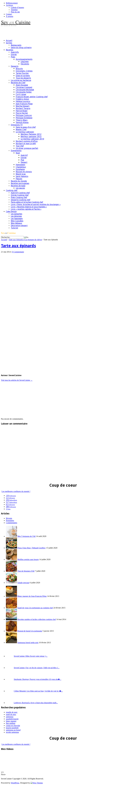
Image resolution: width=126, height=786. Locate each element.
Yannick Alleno (22, 122)
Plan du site (15, 12)
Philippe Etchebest (24, 118)
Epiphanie (20, 169)
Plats (13, 57)
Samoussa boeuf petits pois (27, 642)
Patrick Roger (22, 111)
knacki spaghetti (12, 728)
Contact (9, 14)
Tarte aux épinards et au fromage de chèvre (25, 240)
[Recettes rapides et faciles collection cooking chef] (11, 619)
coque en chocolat (13, 725)
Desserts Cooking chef (20, 200)
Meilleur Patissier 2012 (31, 134)
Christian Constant (24, 87)
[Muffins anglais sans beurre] (11, 559)
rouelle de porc (11, 712)
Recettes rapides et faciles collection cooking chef (36, 619)
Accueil (9, 40)
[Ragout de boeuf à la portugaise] (11, 631)
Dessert (24, 162)
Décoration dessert (19, 225)
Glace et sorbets (23, 75)
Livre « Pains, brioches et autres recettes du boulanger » (36, 204)
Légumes (25, 61)
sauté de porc (11, 714)
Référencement (12, 3)
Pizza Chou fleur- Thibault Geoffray (31, 548)
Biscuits (19, 68)
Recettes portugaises (20, 183)
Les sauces (20, 188)
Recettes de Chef (18, 82)
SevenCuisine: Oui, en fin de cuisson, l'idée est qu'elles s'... (36, 668)
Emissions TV (17, 125)
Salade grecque (23, 583)
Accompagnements (24, 59)
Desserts (14, 66)
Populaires (10, 520)
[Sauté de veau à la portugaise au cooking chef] (11, 608)
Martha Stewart (22, 106)
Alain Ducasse (22, 85)
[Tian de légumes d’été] (11, 571)
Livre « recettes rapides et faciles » (26, 209)
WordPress (15, 783)
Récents (9, 518)
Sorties (9, 43)
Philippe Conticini (24, 115)
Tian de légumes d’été (25, 571)
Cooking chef (11, 190)
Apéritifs (15, 52)
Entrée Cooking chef (20, 195)
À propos (9, 16)
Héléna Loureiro (23, 101)
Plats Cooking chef (19, 197)
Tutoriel (14, 228)
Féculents (25, 64)
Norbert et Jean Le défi (26, 143)
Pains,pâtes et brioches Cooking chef (27, 202)
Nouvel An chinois (24, 172)
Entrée (14, 54)
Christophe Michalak (25, 90)
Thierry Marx (21, 120)
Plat (22, 160)
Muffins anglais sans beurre (28, 559)
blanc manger (11, 721)
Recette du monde (19, 181)
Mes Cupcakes (17, 221)
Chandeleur (21, 167)
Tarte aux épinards (18, 245)
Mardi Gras (21, 174)
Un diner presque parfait (27, 148)
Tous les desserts (23, 78)
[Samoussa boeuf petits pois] (11, 642)
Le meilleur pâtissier (25, 132)
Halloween (20, 164)
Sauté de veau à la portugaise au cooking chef (35, 608)
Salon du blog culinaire (21, 47)
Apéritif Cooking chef (20, 193)
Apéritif (24, 155)
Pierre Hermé (22, 113)
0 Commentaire (18, 252)
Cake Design (11, 211)
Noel (18, 153)
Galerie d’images (17, 7)
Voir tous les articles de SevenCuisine (16, 380)
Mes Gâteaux (16, 223)
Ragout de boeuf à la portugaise (29, 631)
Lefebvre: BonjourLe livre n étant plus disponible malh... (36, 703)
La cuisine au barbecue (21, 80)
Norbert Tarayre (23, 108)
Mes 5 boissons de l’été (26, 536)
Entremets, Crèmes (24, 71)
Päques (19, 179)
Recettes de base (18, 186)
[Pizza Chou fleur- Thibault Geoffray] (11, 548)
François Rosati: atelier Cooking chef (32, 97)
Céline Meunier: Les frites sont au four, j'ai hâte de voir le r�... (38, 691)
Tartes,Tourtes (22, 73)
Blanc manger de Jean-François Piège (32, 596)
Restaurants (16, 45)
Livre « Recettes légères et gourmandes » (29, 207)
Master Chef (21, 129)
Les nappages (17, 218)
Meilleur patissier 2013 (31, 136)
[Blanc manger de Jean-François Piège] (11, 596)
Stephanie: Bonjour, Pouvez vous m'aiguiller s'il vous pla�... (37, 679)
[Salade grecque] (11, 583)
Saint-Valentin (22, 176)
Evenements (16, 150)
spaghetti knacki (12, 719)
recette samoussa (12, 732)
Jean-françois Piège (24, 104)
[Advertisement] (46, 31)
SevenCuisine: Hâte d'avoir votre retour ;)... (30, 656)
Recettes (9, 50)
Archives (9, 5)
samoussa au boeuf (13, 730)
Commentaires (11, 523)
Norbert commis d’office (27, 141)
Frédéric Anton (22, 99)
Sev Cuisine (16, 22)
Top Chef (20, 146)
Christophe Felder (24, 92)
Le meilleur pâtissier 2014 (32, 139)
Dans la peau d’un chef (26, 127)
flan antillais (10, 723)
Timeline (14, 10)
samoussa (9, 717)
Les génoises (16, 216)
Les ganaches (16, 214)
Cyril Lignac (21, 94)
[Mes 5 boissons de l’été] (11, 536)
